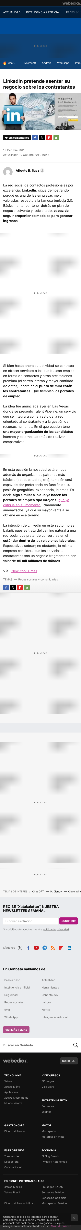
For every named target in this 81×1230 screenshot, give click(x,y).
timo (7, 1009)
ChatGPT (13, 62)
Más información (61, 1226)
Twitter (42, 137)
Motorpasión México (54, 1203)
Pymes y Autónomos (54, 1161)
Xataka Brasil (12, 1192)
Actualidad (48, 980)
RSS (53, 947)
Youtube (36, 947)
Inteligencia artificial (17, 987)
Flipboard (49, 137)
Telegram (44, 947)
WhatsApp (11, 1017)
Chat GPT (38, 891)
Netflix (46, 1009)
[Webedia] (72, 3)
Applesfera (11, 1092)
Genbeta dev (50, 994)
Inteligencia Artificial (54, 1017)
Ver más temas (16, 1029)
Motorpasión (49, 1131)
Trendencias (11, 1156)
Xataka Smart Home (16, 1097)
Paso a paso (12, 980)
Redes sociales (13, 1002)
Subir (66, 1060)
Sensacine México (53, 1192)
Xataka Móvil (12, 1086)
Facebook (35, 137)
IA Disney (56, 891)
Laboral (46, 1002)
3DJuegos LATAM (53, 1186)
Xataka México (13, 1186)
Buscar (75, 1045)
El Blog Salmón (51, 1156)
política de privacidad (56, 929)
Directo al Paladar (15, 1131)
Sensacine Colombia (54, 1197)
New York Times (24, 571)
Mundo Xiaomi (13, 1103)
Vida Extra (48, 1086)
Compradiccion (13, 1167)
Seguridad (11, 994)
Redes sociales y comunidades (38, 579)
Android (47, 62)
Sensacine (48, 1106)
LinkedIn (69, 947)
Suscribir (69, 920)
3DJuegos (48, 1081)
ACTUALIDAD (11, 12)
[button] (29, 170)
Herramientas (50, 987)
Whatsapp (63, 62)
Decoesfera (11, 1161)
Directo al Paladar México (19, 1203)
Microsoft (30, 62)
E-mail (56, 137)
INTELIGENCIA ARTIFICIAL (43, 12)
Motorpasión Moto (53, 1136)
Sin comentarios (18, 137)
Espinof (46, 1111)
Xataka (8, 1081)
